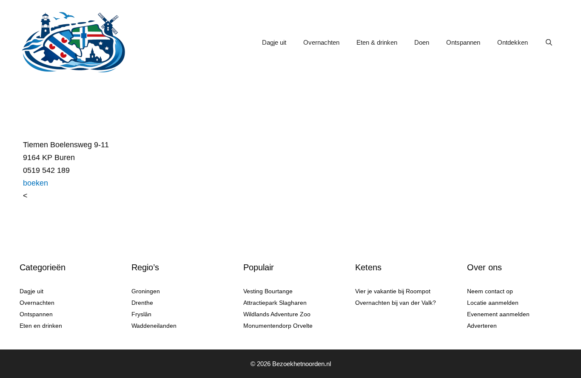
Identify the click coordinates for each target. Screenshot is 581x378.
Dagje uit (274, 42)
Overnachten (321, 42)
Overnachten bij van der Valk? (395, 302)
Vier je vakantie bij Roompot (392, 291)
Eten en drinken (41, 325)
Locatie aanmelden (492, 302)
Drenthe (142, 302)
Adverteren (482, 325)
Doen (421, 42)
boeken (35, 183)
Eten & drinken (376, 42)
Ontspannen (463, 42)
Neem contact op (490, 291)
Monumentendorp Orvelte (278, 325)
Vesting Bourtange (268, 291)
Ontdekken (512, 42)
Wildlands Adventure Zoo (276, 314)
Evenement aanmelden (498, 314)
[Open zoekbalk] (548, 42)
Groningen (145, 291)
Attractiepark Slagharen (275, 302)
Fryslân (141, 314)
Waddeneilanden (154, 325)
